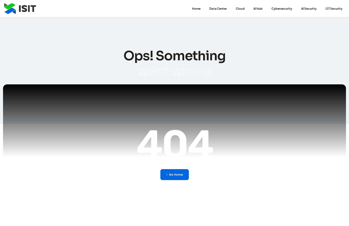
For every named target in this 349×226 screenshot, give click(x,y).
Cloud (240, 8)
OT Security (334, 8)
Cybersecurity (281, 8)
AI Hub (258, 8)
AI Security (309, 8)
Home (196, 8)
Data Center (218, 8)
